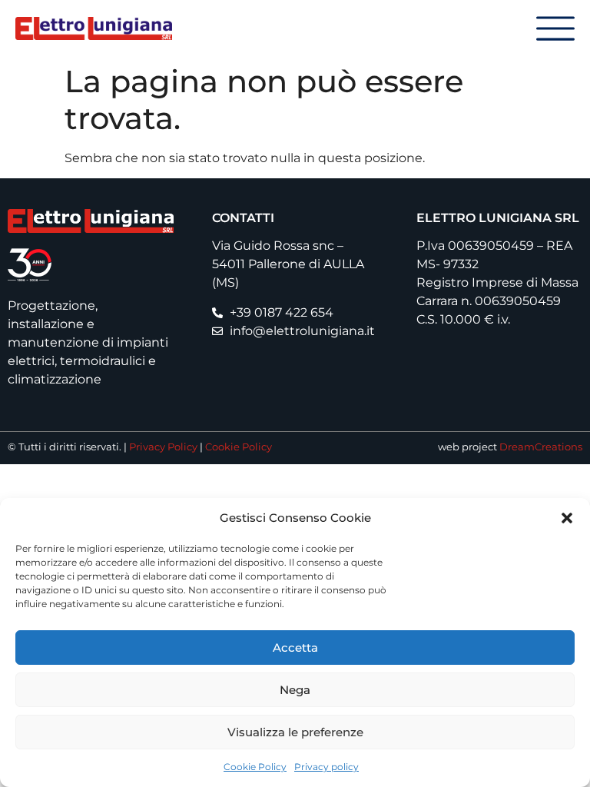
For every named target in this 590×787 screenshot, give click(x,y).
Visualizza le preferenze (295, 732)
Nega (295, 689)
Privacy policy (326, 766)
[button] (567, 518)
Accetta (295, 647)
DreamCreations (540, 447)
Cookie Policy (255, 766)
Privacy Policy (163, 447)
